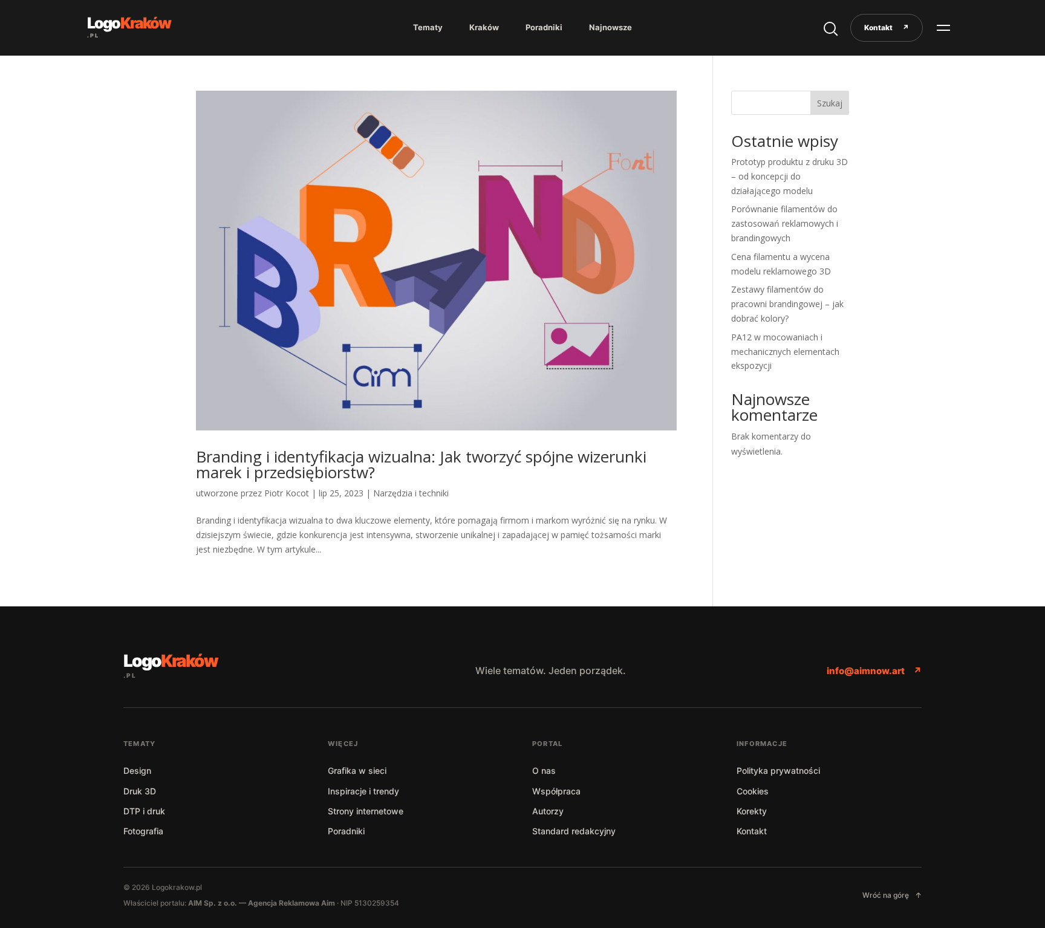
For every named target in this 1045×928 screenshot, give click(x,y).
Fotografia (143, 831)
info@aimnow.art (874, 671)
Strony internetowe (365, 811)
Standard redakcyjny (574, 831)
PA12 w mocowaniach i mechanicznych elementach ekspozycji (785, 351)
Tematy (428, 27)
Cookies (753, 791)
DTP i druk (144, 811)
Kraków (484, 27)
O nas (544, 770)
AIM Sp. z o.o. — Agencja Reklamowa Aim (262, 902)
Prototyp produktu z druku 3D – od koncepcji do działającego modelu (789, 176)
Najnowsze (610, 27)
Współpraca (556, 791)
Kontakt (886, 27)
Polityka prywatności (778, 770)
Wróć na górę (892, 895)
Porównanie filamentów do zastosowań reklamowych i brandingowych (784, 223)
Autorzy (548, 811)
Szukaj (829, 103)
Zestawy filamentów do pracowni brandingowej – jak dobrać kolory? (787, 304)
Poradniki (544, 27)
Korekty (752, 811)
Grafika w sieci (357, 770)
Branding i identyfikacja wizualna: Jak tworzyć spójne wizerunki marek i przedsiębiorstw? (421, 464)
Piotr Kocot (286, 493)
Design (137, 770)
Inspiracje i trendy (363, 791)
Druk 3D (139, 791)
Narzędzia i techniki (411, 493)
